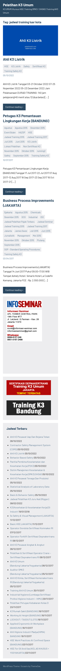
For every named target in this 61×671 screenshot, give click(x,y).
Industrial (33, 217)
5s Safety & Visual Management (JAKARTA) (32, 515)
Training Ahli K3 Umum (21, 590)
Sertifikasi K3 (39, 66)
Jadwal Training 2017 (37, 137)
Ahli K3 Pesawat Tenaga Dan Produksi (29, 478)
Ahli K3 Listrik (14, 59)
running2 (41, 151)
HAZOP (22, 132)
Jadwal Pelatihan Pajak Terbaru (19, 221)
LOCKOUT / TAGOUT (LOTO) (23, 619)
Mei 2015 (37, 235)
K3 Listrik (16, 66)
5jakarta (8, 212)
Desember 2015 (37, 127)
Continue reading (13, 107)
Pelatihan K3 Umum (18, 5)
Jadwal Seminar (45, 221)
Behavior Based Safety (21, 457)
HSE (6, 66)
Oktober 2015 (28, 151)
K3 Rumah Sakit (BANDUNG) (24, 611)
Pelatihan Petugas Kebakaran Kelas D (29, 602)
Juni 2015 (20, 141)
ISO (42, 217)
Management (23, 235)
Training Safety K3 (13, 71)
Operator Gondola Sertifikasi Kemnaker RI (31, 528)
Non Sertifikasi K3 (31, 146)
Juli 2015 (8, 141)
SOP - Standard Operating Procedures (22, 249)
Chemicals (36, 212)
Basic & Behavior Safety (22, 495)
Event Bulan (10, 132)
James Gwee (21, 231)
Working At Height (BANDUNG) (25, 615)
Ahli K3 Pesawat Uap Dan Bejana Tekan (30, 436)
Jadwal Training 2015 (14, 137)
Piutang (40, 240)
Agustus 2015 (21, 127)
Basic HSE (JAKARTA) (21, 524)
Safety (27, 66)
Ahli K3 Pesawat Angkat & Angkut (27, 544)
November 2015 (11, 151)
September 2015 (21, 155)
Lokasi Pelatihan (12, 146)
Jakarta (8, 231)
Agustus (8, 127)
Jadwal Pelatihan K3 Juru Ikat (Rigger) (29, 499)
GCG (24, 217)
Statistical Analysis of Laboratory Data (29, 486)
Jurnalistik (9, 235)
